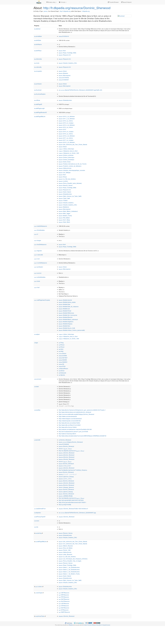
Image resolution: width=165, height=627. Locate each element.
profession (38, 84)
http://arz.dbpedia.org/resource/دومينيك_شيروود (71, 451)
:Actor (61, 349)
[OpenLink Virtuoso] (68, 622)
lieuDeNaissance (40, 244)
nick (36, 527)
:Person (61, 345)
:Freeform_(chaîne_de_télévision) (70, 166)
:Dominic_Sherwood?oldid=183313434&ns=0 (73, 508)
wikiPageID (38, 104)
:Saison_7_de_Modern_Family (69, 574)
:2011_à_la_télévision (67, 118)
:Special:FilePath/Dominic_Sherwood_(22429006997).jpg (77, 512)
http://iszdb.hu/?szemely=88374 (67, 434)
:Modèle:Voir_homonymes (68, 315)
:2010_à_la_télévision (67, 116)
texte (37, 281)
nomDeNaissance (40, 263)
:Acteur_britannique (66, 149)
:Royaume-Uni (65, 55)
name (36, 521)
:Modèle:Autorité (65, 300)
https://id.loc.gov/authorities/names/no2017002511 (72, 502)
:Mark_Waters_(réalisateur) (68, 211)
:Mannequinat (64, 75)
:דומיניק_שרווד (65, 466)
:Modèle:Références (66, 313)
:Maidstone (64, 207)
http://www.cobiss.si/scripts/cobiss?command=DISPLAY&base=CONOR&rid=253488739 (82, 436)
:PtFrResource (64, 597)
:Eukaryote (62, 373)
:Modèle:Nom (64, 326)
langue (37, 240)
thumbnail (37, 90)
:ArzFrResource (64, 601)
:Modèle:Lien (64, 309)
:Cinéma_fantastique (66, 159)
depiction (37, 512)
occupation (38, 71)
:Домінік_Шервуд (66, 491)
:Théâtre (63, 200)
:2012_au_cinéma (66, 121)
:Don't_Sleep (64, 220)
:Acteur (63, 71)
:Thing (61, 342)
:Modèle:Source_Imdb (67, 328)
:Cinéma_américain (66, 155)
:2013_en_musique (66, 123)
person (46, 11)
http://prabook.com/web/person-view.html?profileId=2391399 (75, 429)
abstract (37, 29)
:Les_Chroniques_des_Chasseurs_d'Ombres (73, 559)
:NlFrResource (64, 595)
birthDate (37, 40)
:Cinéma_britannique (66, 157)
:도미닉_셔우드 (65, 479)
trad (36, 287)
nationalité (38, 255)
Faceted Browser (114, 2)
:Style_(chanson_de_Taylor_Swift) (70, 196)
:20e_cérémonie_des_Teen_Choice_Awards (73, 144)
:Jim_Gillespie (64, 172)
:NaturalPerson (63, 368)
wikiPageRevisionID (40, 112)
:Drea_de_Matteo (65, 548)
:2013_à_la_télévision (67, 125)
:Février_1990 (65, 550)
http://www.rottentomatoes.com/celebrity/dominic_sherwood (75, 412)
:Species (62, 375)
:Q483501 (63, 362)
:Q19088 (63, 355)
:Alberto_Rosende (66, 546)
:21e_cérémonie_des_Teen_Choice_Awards (73, 544)
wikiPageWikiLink (39, 116)
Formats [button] (62, 2)
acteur (38, 586)
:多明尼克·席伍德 (65, 496)
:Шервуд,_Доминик (66, 487)
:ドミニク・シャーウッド (68, 474)
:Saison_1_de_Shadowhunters (69, 567)
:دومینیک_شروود (65, 461)
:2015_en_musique (66, 131)
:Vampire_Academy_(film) (68, 63)
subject (37, 334)
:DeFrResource (64, 599)
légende (38, 251)
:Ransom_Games (65, 185)
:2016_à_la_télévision (67, 136)
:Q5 (61, 364)
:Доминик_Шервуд (66, 476)
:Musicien (63, 73)
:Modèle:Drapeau (65, 324)
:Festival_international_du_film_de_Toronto (72, 164)
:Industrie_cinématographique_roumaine (72, 170)
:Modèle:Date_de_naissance (68, 306)
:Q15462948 (64, 444)
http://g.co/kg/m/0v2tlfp (65, 504)
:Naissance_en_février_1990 (69, 153)
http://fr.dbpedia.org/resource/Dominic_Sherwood (76, 8)
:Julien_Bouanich (65, 554)
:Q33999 (63, 360)
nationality (38, 67)
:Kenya (63, 177)
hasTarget (38, 593)
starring (38, 533)
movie (36, 63)
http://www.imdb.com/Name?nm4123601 (70, 425)
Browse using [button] (52, 2)
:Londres (63, 181)
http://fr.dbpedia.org (65, 11)
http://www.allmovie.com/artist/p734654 (69, 423)
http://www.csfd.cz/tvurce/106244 (68, 427)
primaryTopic (39, 616)
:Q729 (62, 366)
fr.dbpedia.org (86, 11)
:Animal (61, 371)
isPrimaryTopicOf (39, 517)
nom (37, 259)
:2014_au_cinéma (66, 127)
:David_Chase (65, 162)
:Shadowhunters (65, 100)
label (36, 386)
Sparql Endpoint (126, 2)
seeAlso (37, 410)
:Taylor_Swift (64, 198)
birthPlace (37, 50)
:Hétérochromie (65, 168)
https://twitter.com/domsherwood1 (68, 416)
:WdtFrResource (64, 612)
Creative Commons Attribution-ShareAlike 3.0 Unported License (97, 625)
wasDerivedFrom (40, 508)
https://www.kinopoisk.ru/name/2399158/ (70, 421)
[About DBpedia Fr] (38, 2)
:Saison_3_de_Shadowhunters (69, 572)
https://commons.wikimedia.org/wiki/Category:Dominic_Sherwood (76, 414)
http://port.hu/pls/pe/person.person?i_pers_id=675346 (73, 431)
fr (36, 234)
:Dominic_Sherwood (65, 440)
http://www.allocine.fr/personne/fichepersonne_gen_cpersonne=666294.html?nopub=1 (82, 410)
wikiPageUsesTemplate (42, 300)
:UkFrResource (64, 593)
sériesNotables (39, 277)
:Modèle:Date (64, 304)
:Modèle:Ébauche (65, 317)
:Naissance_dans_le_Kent (68, 151)
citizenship (38, 59)
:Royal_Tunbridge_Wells (67, 53)
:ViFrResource (64, 605)
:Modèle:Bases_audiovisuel (68, 319)
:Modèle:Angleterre (66, 321)
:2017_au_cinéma (66, 138)
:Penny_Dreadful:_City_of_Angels (70, 561)
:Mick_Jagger (64, 213)
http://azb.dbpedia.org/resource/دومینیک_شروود (71, 498)
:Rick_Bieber (64, 218)
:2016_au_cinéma (66, 134)
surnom (37, 273)
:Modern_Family (65, 215)
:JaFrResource (64, 603)
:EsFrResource (64, 608)
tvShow (37, 100)
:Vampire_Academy (66, 203)
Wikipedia (71, 625)
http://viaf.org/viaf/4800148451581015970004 (71, 500)
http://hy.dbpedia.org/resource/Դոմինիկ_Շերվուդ (73, 470)
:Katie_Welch (64, 222)
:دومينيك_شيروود (65, 448)
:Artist (61, 351)
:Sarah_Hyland (65, 192)
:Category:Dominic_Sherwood (71, 442)
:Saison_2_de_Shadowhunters (69, 569)
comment (37, 379)
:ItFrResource (63, 610)
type (36, 342)
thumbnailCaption (40, 94)
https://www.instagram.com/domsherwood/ (70, 418)
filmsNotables (39, 230)
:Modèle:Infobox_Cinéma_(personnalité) (72, 330)
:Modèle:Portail (65, 311)
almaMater (38, 36)
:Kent (62, 50)
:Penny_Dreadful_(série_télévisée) (70, 183)
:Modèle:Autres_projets (67, 302)
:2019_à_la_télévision (67, 142)
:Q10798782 (64, 77)
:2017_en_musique (66, 140)
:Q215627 (63, 358)
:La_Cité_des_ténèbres (67, 179)
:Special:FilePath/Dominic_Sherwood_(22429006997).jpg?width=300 (80, 90)
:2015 (62, 129)
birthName (38, 44)
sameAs (37, 440)
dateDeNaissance (40, 226)
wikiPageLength (39, 108)
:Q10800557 (64, 80)
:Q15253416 (64, 36)
